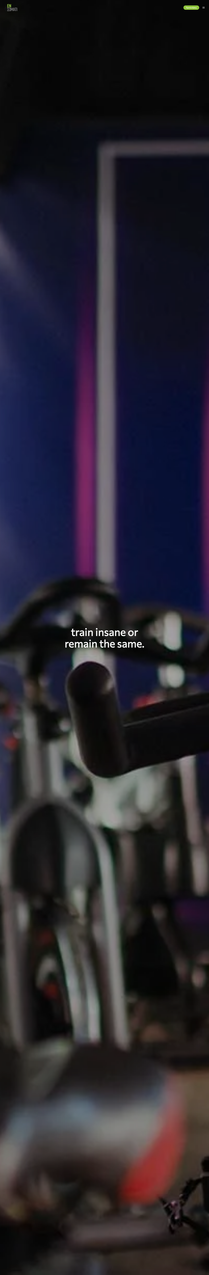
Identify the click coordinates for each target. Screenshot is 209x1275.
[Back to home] (11, 8)
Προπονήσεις (191, 8)
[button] (203, 8)
